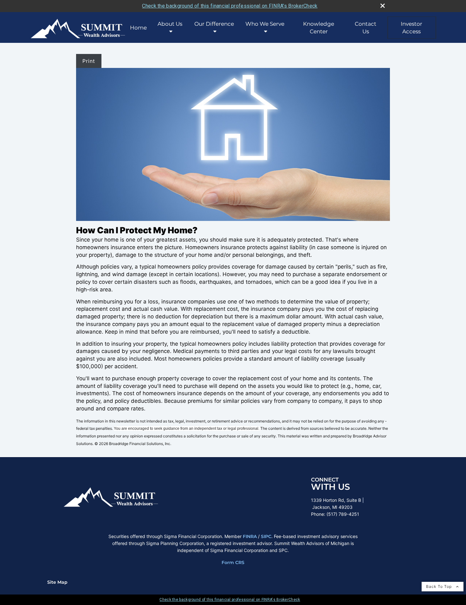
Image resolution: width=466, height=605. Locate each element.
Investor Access (411, 28)
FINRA (250, 536)
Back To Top (439, 586)
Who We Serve (264, 24)
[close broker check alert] (382, 5)
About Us (170, 24)
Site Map (57, 582)
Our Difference (214, 24)
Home (138, 27)
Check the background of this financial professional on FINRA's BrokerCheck (229, 6)
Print (88, 61)
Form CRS (233, 562)
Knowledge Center (318, 28)
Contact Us (365, 28)
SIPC (266, 536)
